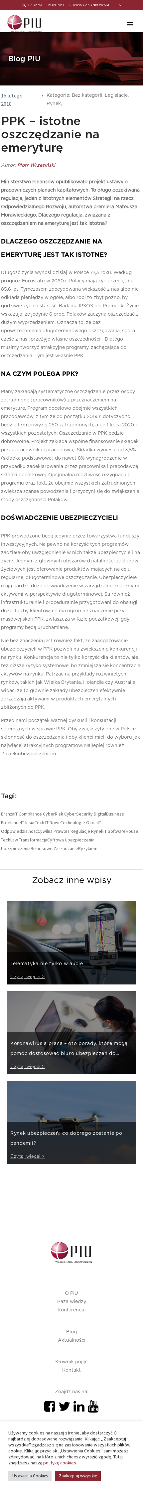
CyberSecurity (78, 814)
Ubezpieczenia (79, 840)
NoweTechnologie (67, 822)
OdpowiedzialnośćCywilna (27, 831)
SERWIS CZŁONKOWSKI (89, 5)
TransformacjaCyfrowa (41, 840)
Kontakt (71, 1370)
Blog (71, 1332)
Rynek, (54, 103)
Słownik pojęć (71, 1362)
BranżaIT (9, 814)
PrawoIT (62, 831)
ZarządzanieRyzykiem (75, 848)
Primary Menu (130, 24)
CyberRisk (53, 814)
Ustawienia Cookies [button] (30, 1476)
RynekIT (99, 831)
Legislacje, (117, 95)
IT (47, 822)
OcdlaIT (93, 822)
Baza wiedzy (71, 1301)
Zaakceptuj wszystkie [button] (78, 1476)
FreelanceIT (12, 822)
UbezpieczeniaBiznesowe (27, 848)
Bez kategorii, (88, 95)
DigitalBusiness (109, 814)
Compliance (30, 814)
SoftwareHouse (123, 831)
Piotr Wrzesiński (36, 165)
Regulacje (80, 831)
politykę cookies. (60, 1463)
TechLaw (9, 840)
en (118, 5)
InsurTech (34, 822)
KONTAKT (56, 5)
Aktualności (71, 1340)
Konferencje (71, 1310)
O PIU (71, 1293)
